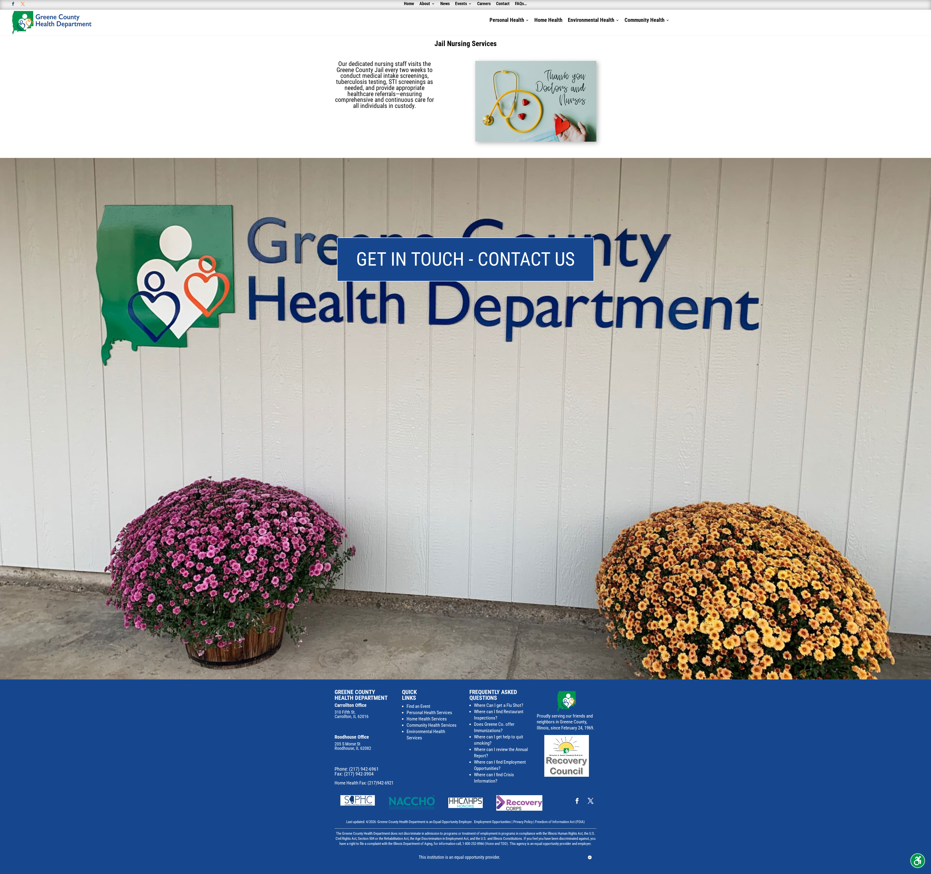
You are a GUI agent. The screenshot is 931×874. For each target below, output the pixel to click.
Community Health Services (432, 725)
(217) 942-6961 (364, 769)
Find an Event (418, 706)
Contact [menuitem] (503, 4)
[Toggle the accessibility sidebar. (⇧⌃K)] (917, 860)
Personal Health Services (429, 712)
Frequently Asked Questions (493, 695)
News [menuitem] (445, 4)
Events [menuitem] (461, 4)
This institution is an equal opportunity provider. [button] (459, 857)
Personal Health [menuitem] (507, 20)
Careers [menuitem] (484, 4)
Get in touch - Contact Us (465, 259)
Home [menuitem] (409, 4)
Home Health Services (427, 719)
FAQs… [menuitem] (521, 4)
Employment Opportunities (492, 822)
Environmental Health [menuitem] (591, 20)
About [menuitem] (424, 4)
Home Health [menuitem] (548, 20)
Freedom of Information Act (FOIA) (560, 822)
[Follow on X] (23, 4)
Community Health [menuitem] (645, 20)
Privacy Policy (523, 822)
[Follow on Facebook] (13, 4)
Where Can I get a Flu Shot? (498, 705)
